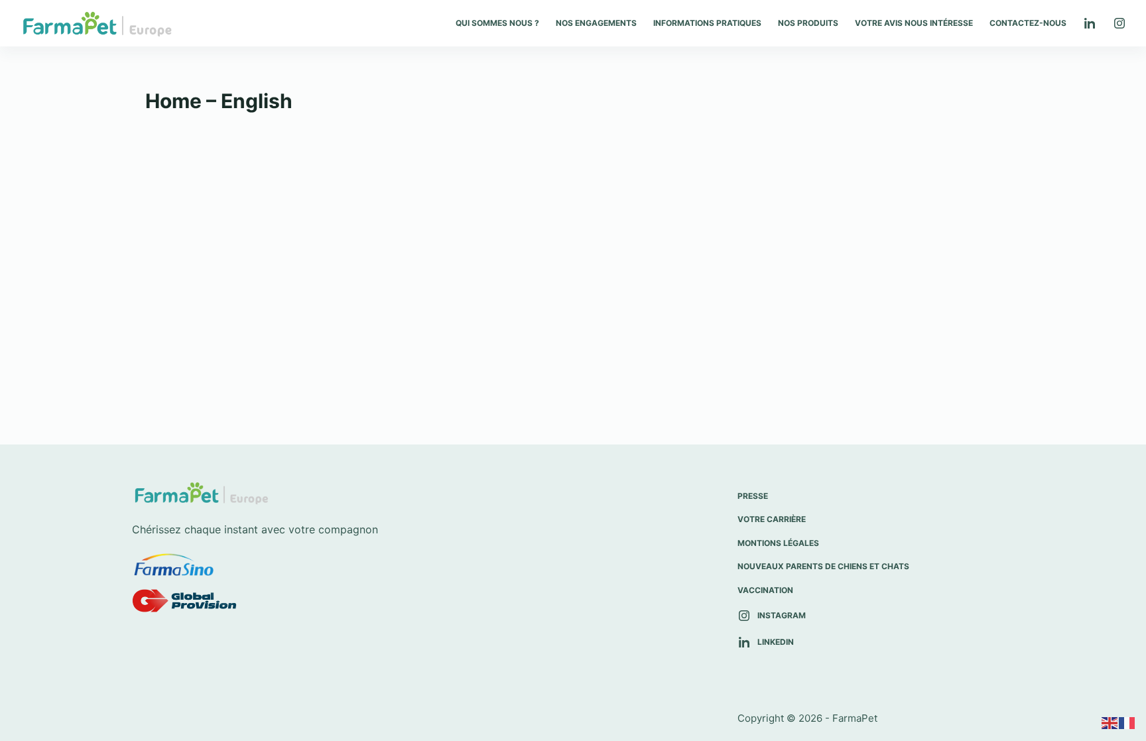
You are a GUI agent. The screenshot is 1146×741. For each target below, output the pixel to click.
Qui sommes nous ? (497, 23)
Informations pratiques (707, 23)
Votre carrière (771, 519)
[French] (1127, 722)
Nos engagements (596, 23)
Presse (752, 496)
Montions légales (778, 543)
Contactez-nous (1027, 23)
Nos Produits (808, 23)
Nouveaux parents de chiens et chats (823, 566)
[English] (1110, 722)
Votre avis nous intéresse (914, 23)
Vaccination (765, 590)
